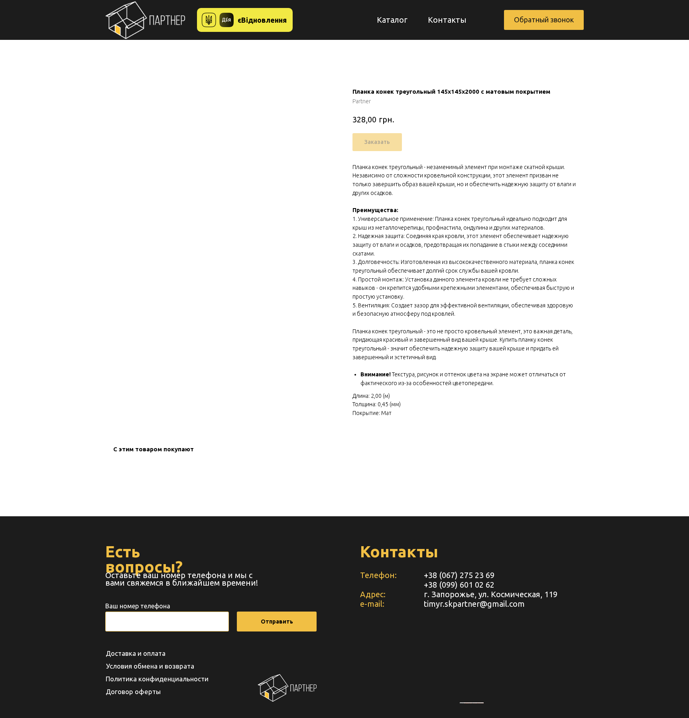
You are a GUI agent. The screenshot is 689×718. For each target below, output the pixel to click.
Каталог (392, 19)
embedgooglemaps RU (468, 702)
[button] (544, 20)
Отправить (277, 621)
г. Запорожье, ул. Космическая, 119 (490, 594)
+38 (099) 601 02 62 (459, 584)
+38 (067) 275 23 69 (459, 575)
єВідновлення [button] (262, 20)
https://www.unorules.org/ (479, 702)
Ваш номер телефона (137, 606)
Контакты (447, 19)
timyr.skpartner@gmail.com (474, 603)
